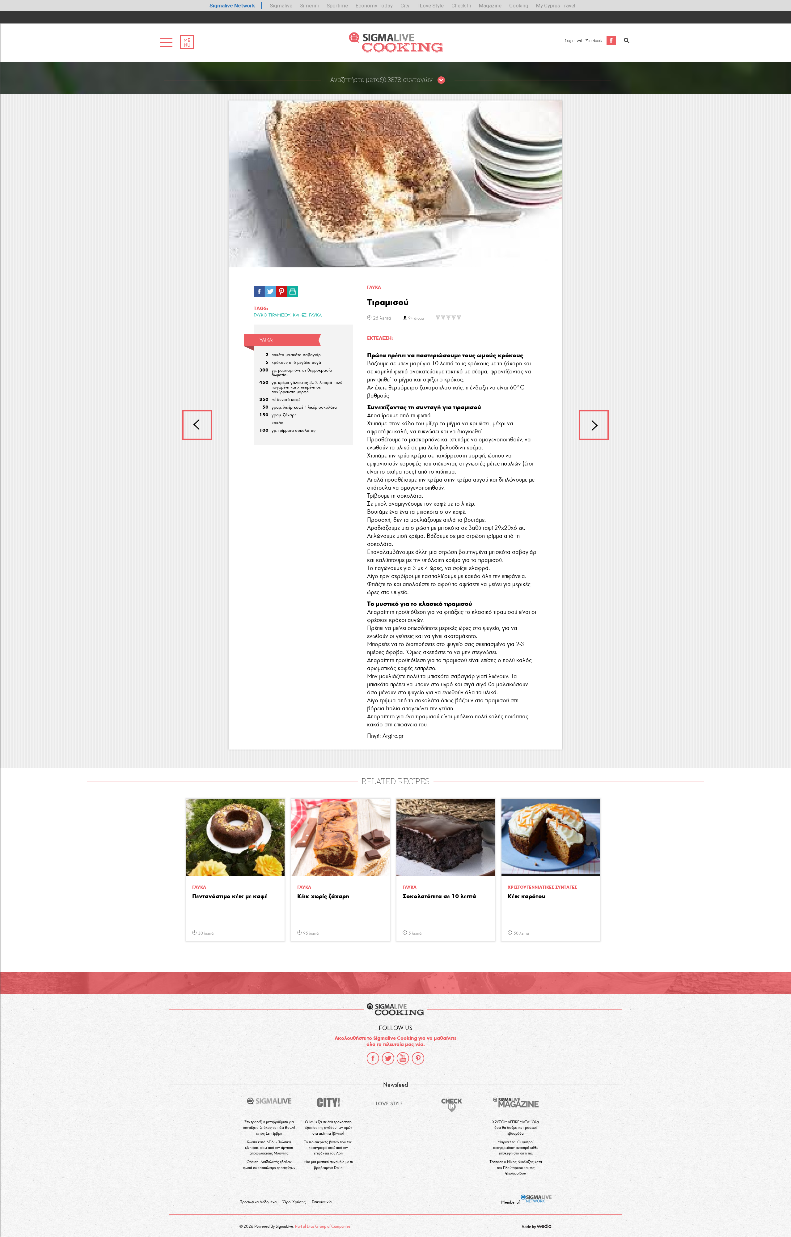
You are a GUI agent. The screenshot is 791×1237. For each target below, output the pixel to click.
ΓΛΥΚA (374, 287)
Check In (461, 5)
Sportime (337, 5)
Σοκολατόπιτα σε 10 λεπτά (439, 896)
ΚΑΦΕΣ (300, 315)
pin (281, 290)
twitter (388, 1058)
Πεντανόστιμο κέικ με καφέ (229, 896)
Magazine (490, 5)
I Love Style (430, 5)
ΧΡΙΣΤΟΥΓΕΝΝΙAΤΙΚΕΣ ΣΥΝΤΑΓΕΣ (542, 887)
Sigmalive (281, 5)
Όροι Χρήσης (294, 1202)
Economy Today (374, 5)
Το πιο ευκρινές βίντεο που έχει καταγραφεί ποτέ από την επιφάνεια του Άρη (328, 1147)
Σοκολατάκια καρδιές (197, 425)
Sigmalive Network (232, 5)
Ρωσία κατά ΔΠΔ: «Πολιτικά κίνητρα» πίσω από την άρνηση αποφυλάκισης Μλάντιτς (269, 1147)
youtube (403, 1058)
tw (270, 290)
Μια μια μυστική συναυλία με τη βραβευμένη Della (328, 1164)
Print (292, 290)
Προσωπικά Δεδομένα (258, 1202)
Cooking (518, 5)
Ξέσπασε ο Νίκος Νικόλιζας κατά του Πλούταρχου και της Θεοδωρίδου (515, 1167)
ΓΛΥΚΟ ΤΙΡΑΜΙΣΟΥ (272, 315)
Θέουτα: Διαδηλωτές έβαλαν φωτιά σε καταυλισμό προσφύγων (269, 1164)
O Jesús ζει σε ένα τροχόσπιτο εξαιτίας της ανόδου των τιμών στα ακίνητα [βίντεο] (328, 1127)
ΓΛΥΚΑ (315, 315)
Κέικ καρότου (526, 896)
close (441, 80)
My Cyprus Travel (555, 5)
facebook (373, 1058)
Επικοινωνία (322, 1202)
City (404, 5)
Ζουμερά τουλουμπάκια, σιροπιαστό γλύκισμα (594, 425)
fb (259, 290)
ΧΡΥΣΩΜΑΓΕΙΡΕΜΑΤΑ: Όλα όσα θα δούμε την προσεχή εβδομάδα (515, 1127)
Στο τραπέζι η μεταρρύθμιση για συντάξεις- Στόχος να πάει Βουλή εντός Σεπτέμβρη (269, 1127)
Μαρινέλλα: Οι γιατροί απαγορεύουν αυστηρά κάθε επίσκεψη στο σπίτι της (515, 1147)
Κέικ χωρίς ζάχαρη (323, 896)
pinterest (418, 1058)
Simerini (309, 5)
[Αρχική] (395, 50)
